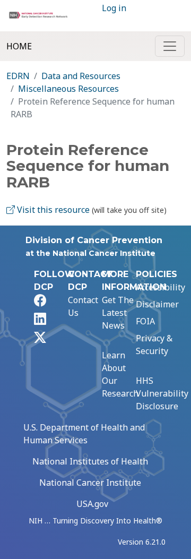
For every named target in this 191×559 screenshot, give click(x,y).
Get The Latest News (118, 312)
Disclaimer (157, 304)
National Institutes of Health (90, 461)
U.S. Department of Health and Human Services (84, 434)
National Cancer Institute (90, 482)
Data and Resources (80, 76)
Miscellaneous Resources (68, 88)
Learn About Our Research (120, 374)
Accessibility (160, 287)
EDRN (18, 76)
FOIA (145, 321)
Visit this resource (52, 210)
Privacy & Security (154, 344)
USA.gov (92, 504)
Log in (114, 8)
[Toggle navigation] (170, 46)
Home (19, 46)
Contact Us (83, 306)
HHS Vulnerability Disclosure (162, 393)
